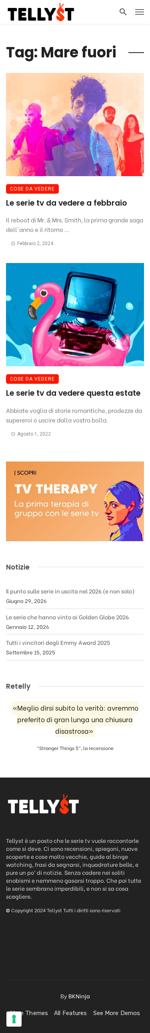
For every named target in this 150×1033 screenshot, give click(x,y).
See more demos (116, 1013)
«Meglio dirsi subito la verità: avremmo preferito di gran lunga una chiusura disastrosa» (75, 719)
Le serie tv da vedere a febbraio (66, 203)
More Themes (29, 1013)
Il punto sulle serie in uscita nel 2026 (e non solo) (70, 591)
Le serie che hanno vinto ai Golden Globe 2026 (67, 617)
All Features (70, 1013)
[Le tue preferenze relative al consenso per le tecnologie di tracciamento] (14, 1019)
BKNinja (79, 996)
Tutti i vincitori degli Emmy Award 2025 (58, 642)
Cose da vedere (32, 189)
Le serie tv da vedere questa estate (73, 393)
